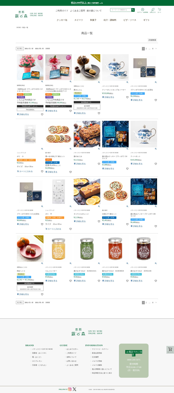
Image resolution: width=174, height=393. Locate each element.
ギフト (146, 20)
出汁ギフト (149, 35)
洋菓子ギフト (150, 24)
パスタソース (130, 30)
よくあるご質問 (77, 10)
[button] (156, 302)
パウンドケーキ (82, 30)
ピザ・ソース (129, 20)
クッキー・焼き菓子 (84, 24)
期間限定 (79, 41)
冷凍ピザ (128, 24)
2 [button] (146, 303)
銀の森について (94, 10)
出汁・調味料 (110, 20)
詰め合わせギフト (152, 46)
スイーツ (78, 20)
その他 (78, 46)
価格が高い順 (39, 48)
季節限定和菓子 (97, 24)
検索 (133, 9)
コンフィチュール (83, 35)
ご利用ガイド (62, 10)
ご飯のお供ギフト (152, 41)
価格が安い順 (29, 48)
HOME (19, 27)
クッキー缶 (62, 20)
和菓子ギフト (150, 30)
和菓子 (93, 20)
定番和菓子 (95, 30)
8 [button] (152, 303)
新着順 (48, 48)
